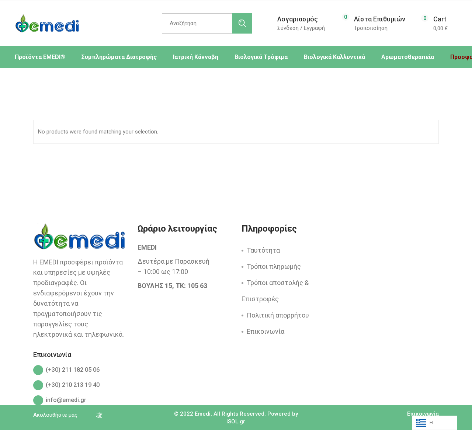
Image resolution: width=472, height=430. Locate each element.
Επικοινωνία (265, 331)
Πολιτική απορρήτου (278, 315)
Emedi (203, 413)
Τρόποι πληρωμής (274, 266)
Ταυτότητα (263, 250)
